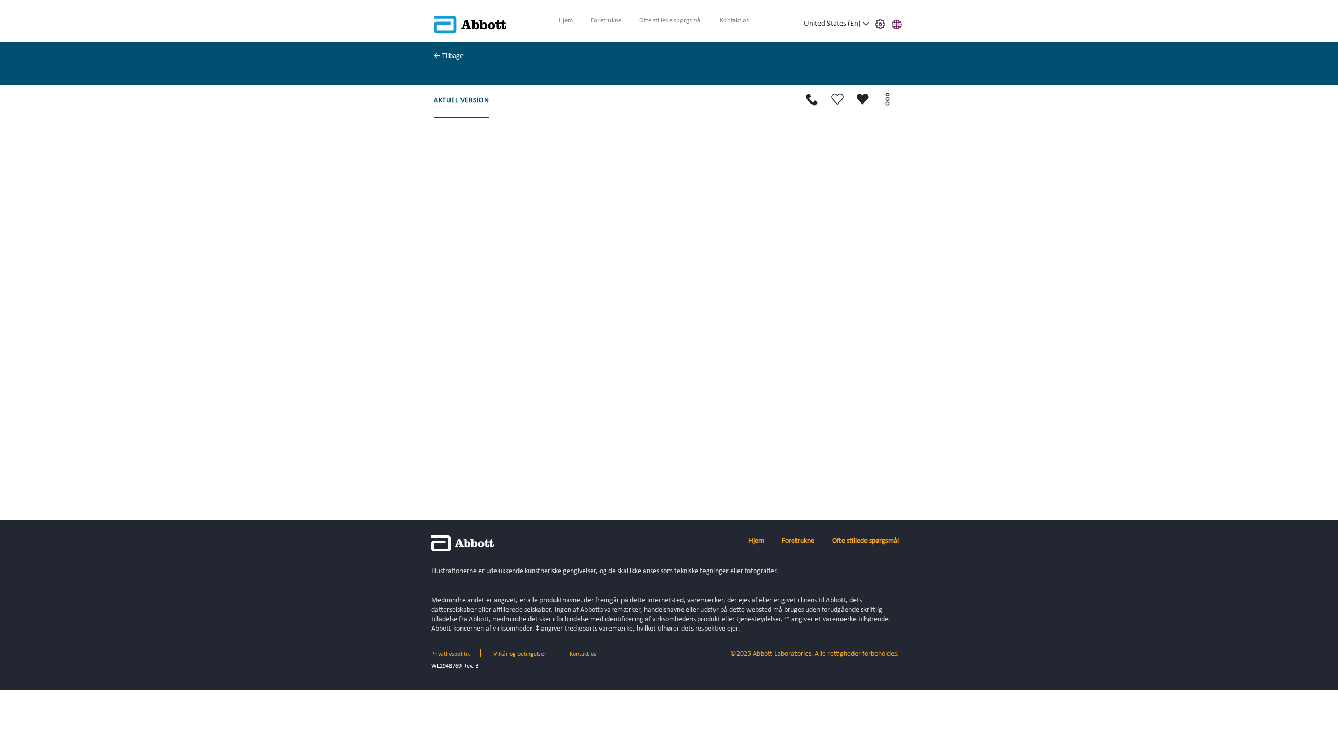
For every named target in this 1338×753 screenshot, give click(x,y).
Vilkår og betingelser (519, 654)
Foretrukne (606, 20)
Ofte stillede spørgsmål (670, 20)
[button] (897, 23)
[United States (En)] (866, 24)
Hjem (566, 20)
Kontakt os (734, 20)
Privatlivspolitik (450, 654)
